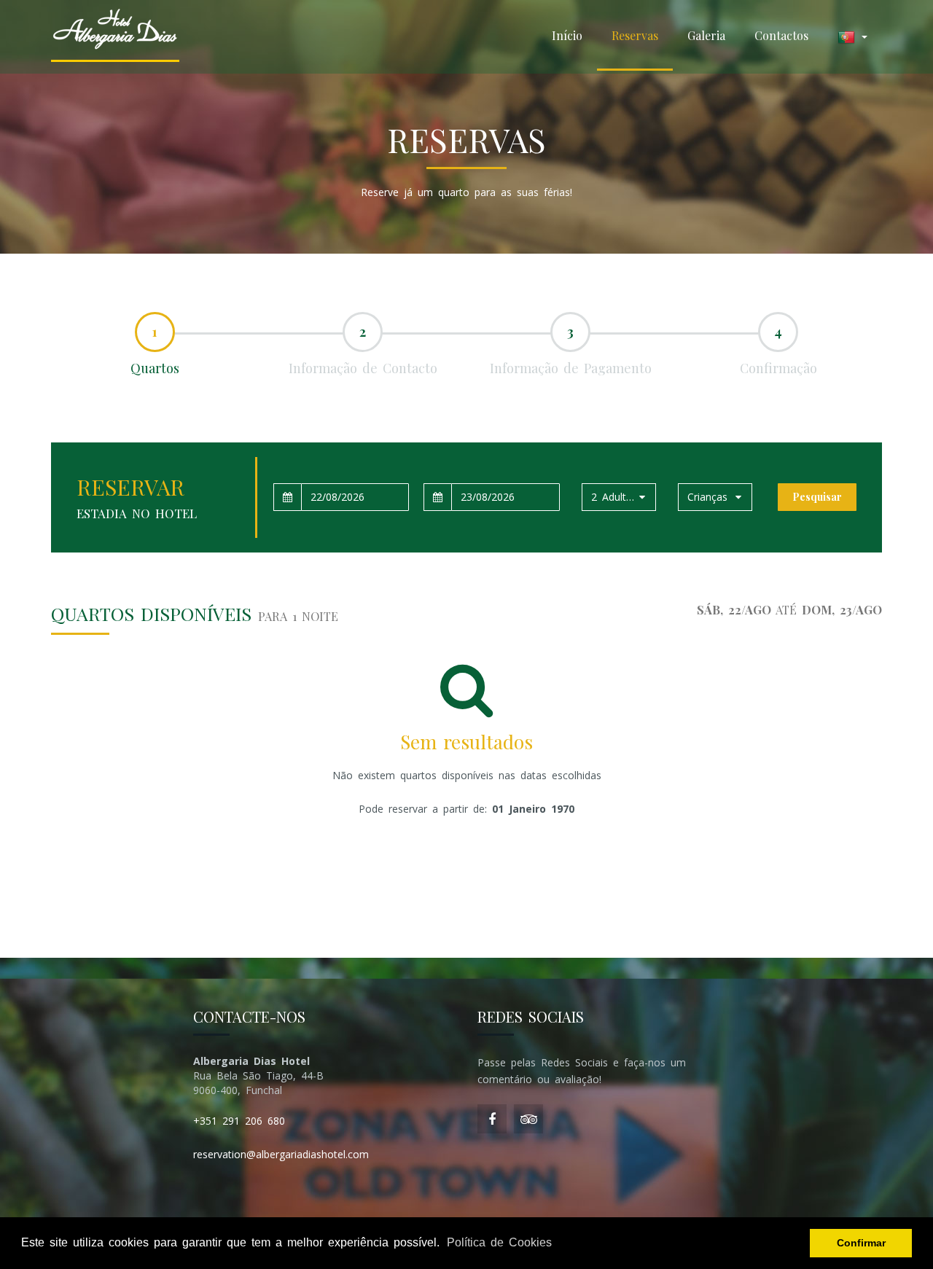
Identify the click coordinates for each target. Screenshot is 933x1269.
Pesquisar (817, 497)
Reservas (635, 35)
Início (567, 35)
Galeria (706, 35)
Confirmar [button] (861, 1243)
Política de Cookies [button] (499, 1242)
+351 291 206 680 (239, 1121)
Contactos (781, 35)
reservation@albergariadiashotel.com (281, 1154)
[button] (852, 37)
